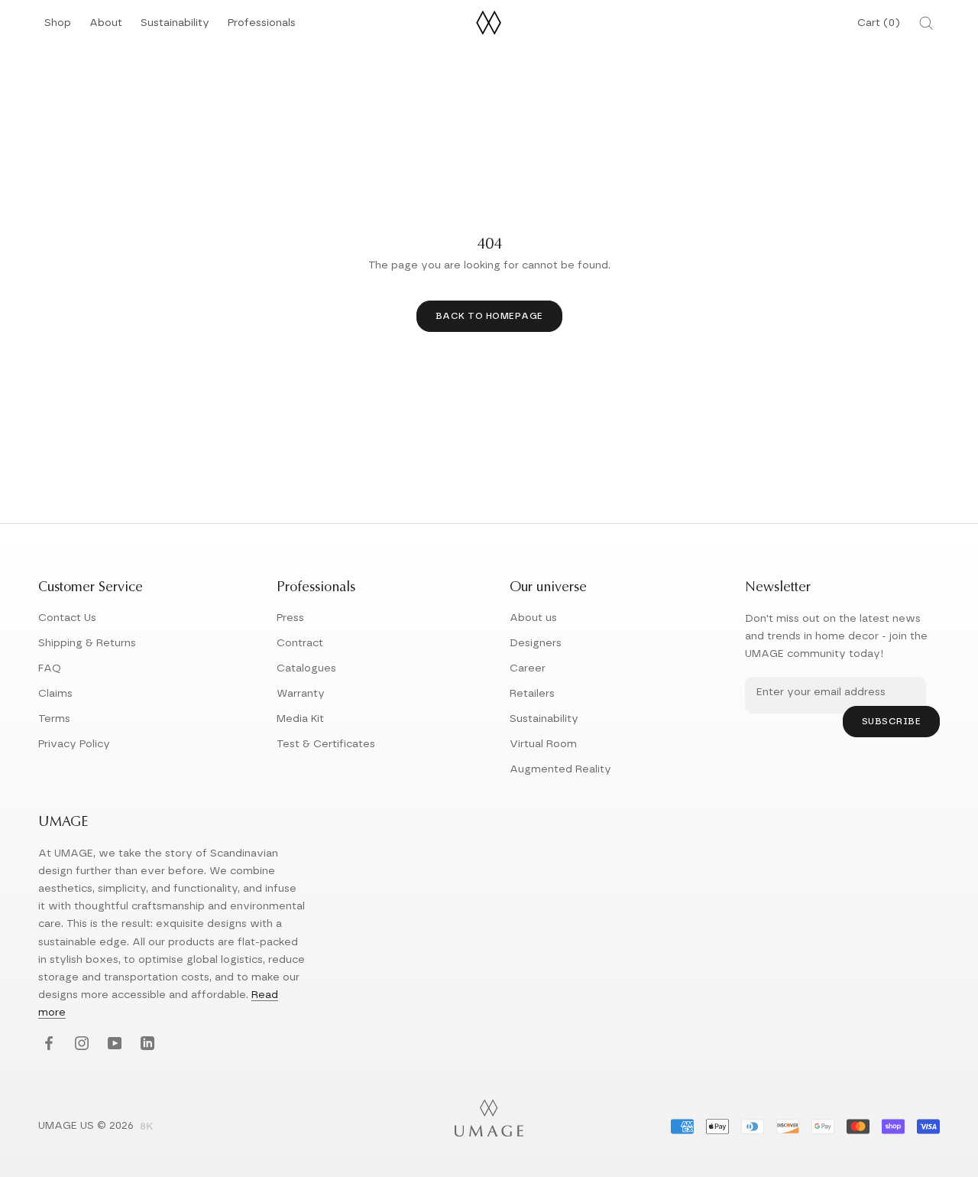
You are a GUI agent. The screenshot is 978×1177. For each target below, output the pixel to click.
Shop (57, 27)
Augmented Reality (560, 769)
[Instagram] (80, 1044)
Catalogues (306, 668)
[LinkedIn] (145, 1044)
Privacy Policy (74, 744)
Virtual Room (543, 744)
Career (528, 668)
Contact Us (67, 618)
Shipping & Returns (87, 643)
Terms (54, 719)
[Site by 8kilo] (147, 1127)
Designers (536, 643)
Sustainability (175, 27)
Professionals (262, 27)
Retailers (532, 693)
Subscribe (891, 721)
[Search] (926, 23)
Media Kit (300, 719)
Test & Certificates (326, 744)
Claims (55, 693)
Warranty (301, 693)
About (105, 27)
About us (533, 618)
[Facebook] (47, 1044)
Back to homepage (489, 315)
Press (290, 618)
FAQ (49, 668)
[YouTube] (112, 1044)
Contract (300, 643)
